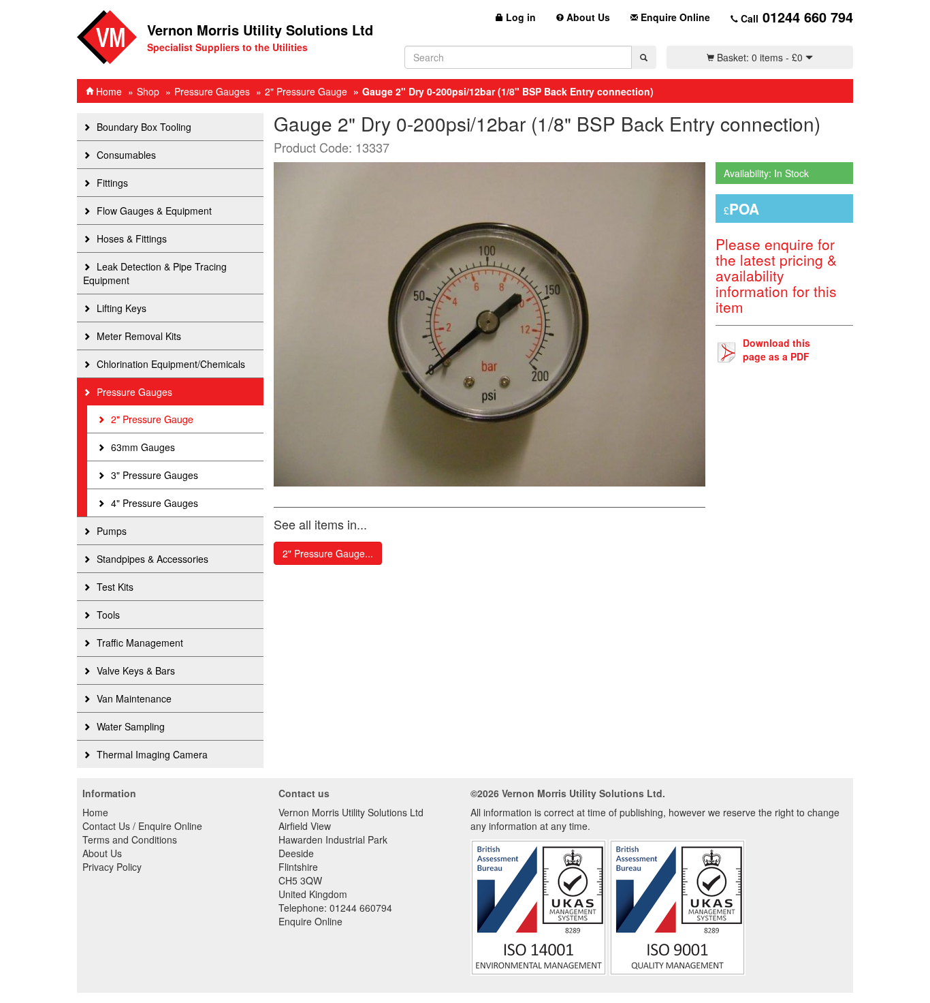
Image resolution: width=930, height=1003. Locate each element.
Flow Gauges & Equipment (153, 210)
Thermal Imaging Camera (151, 754)
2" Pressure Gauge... (328, 553)
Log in (519, 17)
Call (795, 17)
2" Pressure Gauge (306, 91)
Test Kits (113, 586)
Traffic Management (138, 642)
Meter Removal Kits (137, 336)
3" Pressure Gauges (153, 475)
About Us (587, 17)
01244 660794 (361, 907)
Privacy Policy (112, 867)
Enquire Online (674, 17)
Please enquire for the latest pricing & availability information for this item (776, 275)
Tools (107, 614)
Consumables (125, 154)
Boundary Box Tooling (142, 127)
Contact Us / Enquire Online (142, 826)
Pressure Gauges (212, 91)
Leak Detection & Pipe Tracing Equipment (155, 273)
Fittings (111, 182)
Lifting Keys (120, 308)
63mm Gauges (141, 447)
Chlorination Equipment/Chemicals (169, 364)
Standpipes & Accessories (151, 559)
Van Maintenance (133, 698)
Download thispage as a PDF (776, 349)
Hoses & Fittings (130, 238)
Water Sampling (129, 726)
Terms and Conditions (129, 839)
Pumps (110, 531)
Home (107, 91)
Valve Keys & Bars (134, 670)
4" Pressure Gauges (153, 503)
